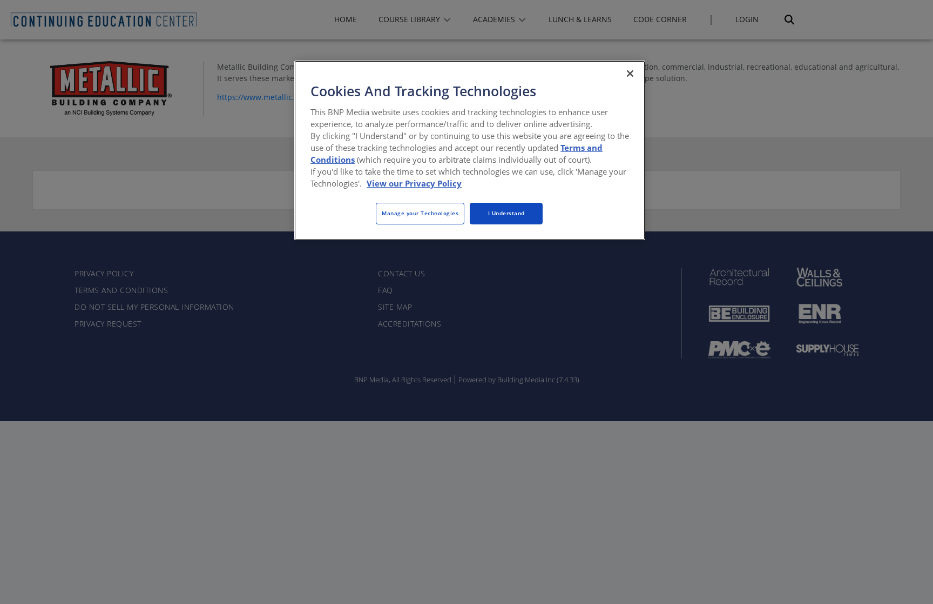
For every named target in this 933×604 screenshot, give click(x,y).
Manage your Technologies (420, 213)
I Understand (506, 213)
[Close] (630, 73)
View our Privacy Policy (414, 183)
